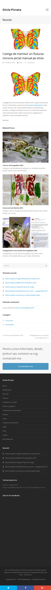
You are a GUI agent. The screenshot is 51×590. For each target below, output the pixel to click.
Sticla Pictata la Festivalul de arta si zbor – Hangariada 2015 (26, 291)
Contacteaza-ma (25, 366)
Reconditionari (8, 439)
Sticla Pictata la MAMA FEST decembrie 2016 (20, 283)
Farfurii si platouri (9, 406)
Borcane (6, 394)
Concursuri (31, 63)
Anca (21, 63)
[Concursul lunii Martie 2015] (26, 189)
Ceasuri (5, 398)
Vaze (4, 431)
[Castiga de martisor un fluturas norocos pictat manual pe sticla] (26, 48)
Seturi (5, 419)
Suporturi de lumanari (10, 423)
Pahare (5, 414)
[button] (8, 587)
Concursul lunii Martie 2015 (13, 208)
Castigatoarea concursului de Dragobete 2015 (20, 250)
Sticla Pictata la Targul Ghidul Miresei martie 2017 (22, 279)
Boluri (5, 386)
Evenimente (9, 325)
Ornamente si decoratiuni (12, 410)
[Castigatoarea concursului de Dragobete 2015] (26, 232)
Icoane (5, 435)
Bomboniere (7, 390)
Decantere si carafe (10, 402)
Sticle (4, 427)
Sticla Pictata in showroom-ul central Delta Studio (22, 295)
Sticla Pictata (12, 10)
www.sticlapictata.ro (36, 105)
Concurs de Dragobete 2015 (13, 165)
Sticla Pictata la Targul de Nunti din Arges (19, 287)
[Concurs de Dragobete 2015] (26, 147)
